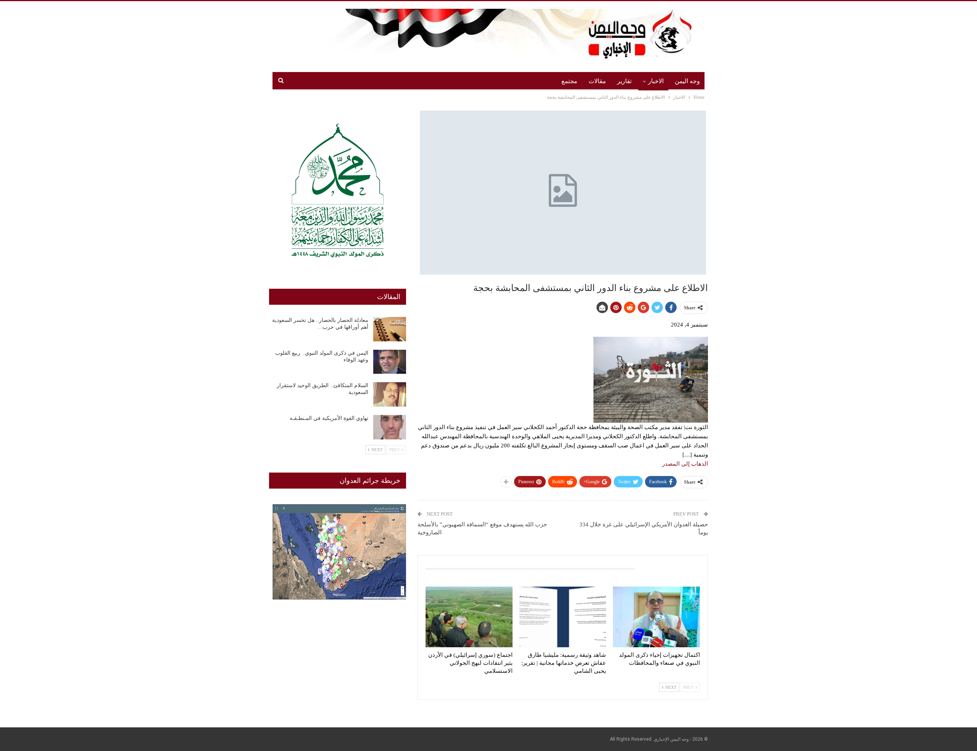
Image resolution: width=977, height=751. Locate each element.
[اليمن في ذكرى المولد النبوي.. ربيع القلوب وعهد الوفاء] (389, 362)
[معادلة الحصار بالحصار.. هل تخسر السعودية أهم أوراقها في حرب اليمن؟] (389, 329)
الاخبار (656, 81)
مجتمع (569, 81)
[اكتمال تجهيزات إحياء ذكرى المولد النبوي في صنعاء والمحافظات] (656, 617)
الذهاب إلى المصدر (685, 464)
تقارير (624, 81)
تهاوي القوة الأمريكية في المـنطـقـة (329, 418)
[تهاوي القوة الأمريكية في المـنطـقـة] (389, 427)
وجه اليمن (687, 81)
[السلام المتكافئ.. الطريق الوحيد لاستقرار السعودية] (389, 394)
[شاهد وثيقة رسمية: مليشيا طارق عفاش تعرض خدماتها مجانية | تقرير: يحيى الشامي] (562, 617)
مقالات (597, 81)
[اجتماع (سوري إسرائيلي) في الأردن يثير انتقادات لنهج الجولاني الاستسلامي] (469, 617)
